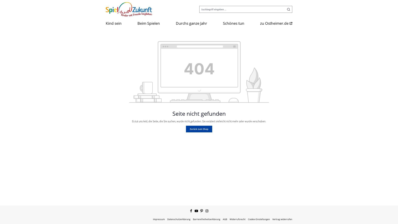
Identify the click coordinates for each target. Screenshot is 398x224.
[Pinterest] (202, 211)
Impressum (159, 219)
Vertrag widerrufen (282, 219)
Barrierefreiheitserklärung (206, 219)
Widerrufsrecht (237, 219)
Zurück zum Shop (199, 129)
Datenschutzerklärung (178, 219)
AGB (225, 219)
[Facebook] (191, 211)
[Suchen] (288, 9)
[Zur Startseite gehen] (129, 9)
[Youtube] (197, 211)
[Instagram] (207, 211)
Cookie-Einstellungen (259, 219)
